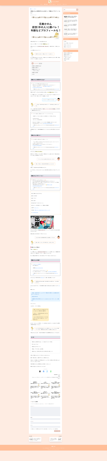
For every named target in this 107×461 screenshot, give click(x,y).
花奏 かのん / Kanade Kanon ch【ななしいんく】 (42, 210)
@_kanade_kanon (35, 212)
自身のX (42, 277)
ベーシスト (44, 377)
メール (32, 421)
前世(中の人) (49, 377)
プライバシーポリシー (52, 4)
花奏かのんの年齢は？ (36, 70)
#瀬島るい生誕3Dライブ (48, 86)
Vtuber (59, 374)
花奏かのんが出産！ (35, 72)
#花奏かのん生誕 (49, 184)
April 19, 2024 (57, 89)
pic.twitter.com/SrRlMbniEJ (52, 271)
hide (40, 63)
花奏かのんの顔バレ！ (35, 67)
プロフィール (65, 4)
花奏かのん (58, 377)
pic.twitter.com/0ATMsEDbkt (37, 145)
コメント (32, 406)
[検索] (77, 10)
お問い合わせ (46, 4)
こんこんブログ (55, 1)
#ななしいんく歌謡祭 (37, 264)
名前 (32, 417)
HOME (54, 446)
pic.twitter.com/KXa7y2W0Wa (37, 87)
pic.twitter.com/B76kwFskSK (47, 123)
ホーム (41, 4)
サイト (32, 425)
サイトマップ (59, 4)
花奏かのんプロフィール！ (36, 69)
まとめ (33, 74)
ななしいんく (36, 207)
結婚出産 (54, 377)
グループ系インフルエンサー (68, 43)
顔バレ (59, 378)
